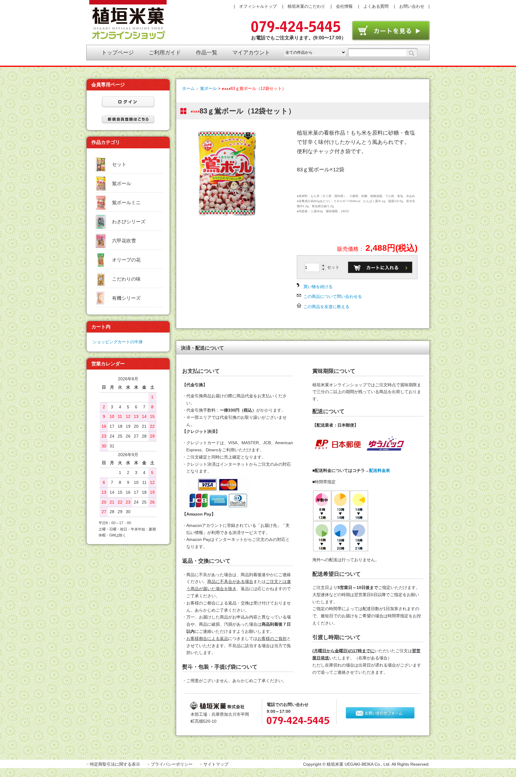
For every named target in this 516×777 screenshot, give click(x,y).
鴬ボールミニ (126, 202)
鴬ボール (208, 88)
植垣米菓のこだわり (306, 6)
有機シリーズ (126, 298)
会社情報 (344, 6)
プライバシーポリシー (172, 764)
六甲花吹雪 (124, 240)
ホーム (188, 88)
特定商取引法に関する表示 (115, 764)
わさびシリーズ (128, 221)
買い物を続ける (318, 286)
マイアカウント (251, 53)
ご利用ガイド (165, 53)
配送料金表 (379, 470)
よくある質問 (375, 6)
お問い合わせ (411, 6)
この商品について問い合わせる (332, 296)
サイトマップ (215, 764)
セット (119, 164)
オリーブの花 (126, 259)
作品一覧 (206, 53)
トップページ (118, 53)
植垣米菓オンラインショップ (128, 19)
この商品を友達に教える (326, 306)
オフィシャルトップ (258, 6)
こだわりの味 (126, 278)
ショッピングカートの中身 (118, 341)
